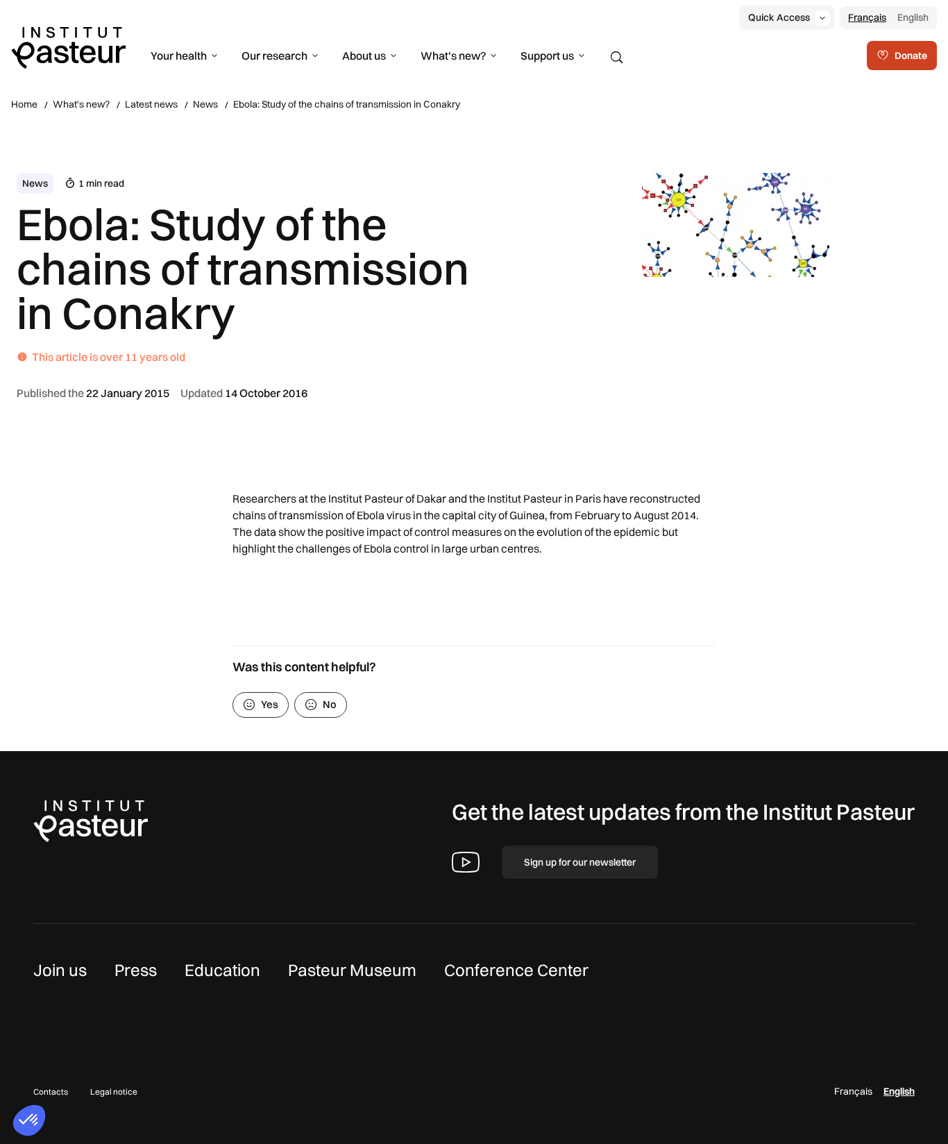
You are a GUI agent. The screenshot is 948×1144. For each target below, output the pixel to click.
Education (222, 969)
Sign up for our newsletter (580, 862)
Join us (60, 969)
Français (867, 17)
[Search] (617, 57)
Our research (274, 55)
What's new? (453, 55)
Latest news (151, 104)
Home (24, 104)
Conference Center (516, 969)
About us (364, 55)
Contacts (50, 1091)
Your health (179, 55)
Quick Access (779, 17)
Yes (269, 704)
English (913, 17)
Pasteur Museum (352, 969)
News (205, 104)
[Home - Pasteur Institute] (68, 46)
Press (136, 969)
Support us (547, 55)
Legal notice (113, 1091)
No (330, 704)
